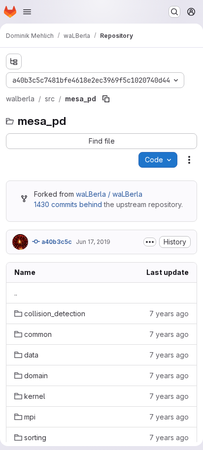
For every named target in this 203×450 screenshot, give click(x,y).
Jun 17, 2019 (93, 241)
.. (15, 293)
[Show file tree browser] (14, 61)
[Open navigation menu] (27, 12)
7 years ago (169, 313)
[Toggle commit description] (149, 242)
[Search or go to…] (174, 12)
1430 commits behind (68, 204)
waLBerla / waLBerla (109, 194)
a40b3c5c (56, 241)
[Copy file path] (106, 99)
